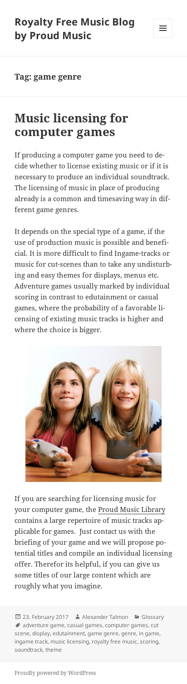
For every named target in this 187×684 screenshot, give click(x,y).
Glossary (153, 617)
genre (128, 633)
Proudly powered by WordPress (55, 673)
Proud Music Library (131, 509)
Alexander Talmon (105, 617)
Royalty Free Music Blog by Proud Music (75, 28)
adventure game (43, 625)
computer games (126, 625)
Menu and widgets (163, 37)
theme (53, 650)
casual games (84, 625)
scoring (149, 641)
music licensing (69, 641)
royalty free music (114, 641)
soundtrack (29, 650)
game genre (103, 633)
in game (149, 633)
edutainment (69, 633)
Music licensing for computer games (71, 125)
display (41, 633)
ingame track (31, 641)
